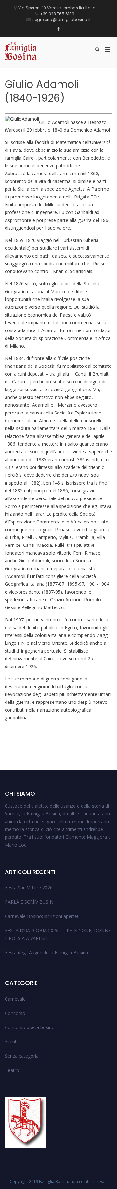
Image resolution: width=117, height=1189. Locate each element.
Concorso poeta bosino (30, 1027)
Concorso (15, 1013)
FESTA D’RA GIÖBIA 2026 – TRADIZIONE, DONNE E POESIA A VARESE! (58, 934)
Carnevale (15, 999)
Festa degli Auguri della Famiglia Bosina (46, 952)
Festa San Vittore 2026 (29, 887)
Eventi (11, 1042)
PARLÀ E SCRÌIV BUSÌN (29, 902)
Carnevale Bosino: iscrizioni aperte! (41, 916)
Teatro (12, 1070)
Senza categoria (22, 1056)
